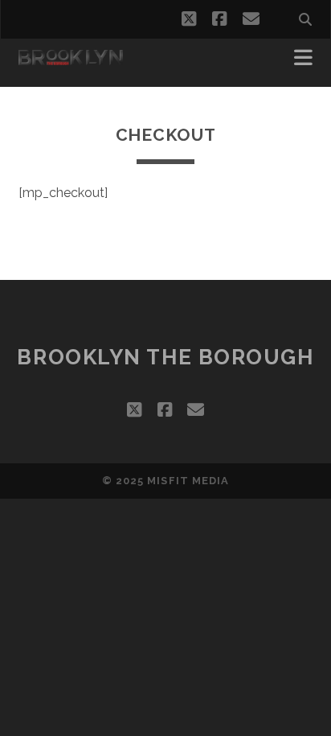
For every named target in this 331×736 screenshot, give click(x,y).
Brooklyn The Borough (165, 357)
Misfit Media (188, 481)
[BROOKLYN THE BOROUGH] (70, 58)
